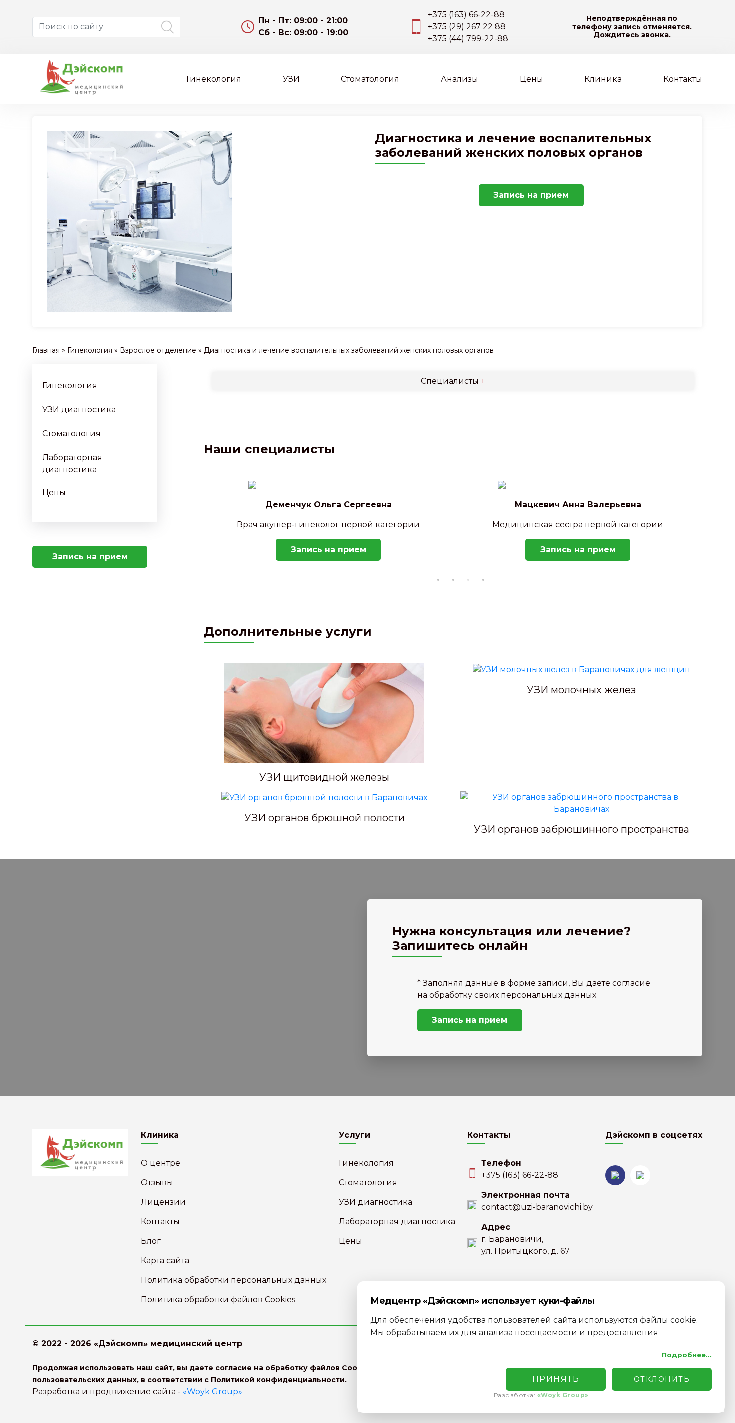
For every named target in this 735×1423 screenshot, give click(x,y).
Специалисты (453, 381)
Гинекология (214, 79)
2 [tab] (453, 580)
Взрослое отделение (158, 350)
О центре (160, 1163)
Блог (151, 1241)
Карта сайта (165, 1261)
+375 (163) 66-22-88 (466, 15)
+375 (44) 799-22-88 (468, 39)
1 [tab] (439, 580)
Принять (556, 1379)
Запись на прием (531, 195)
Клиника (603, 79)
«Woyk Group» (212, 1391)
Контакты (683, 79)
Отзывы (157, 1183)
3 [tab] (469, 580)
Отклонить (662, 1379)
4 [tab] (483, 580)
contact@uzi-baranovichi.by (537, 1207)
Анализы (459, 79)
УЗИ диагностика (79, 409)
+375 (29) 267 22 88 (467, 27)
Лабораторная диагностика (397, 1221)
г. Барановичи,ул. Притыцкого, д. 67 (526, 1245)
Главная (46, 350)
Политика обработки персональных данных (233, 1280)
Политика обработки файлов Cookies (218, 1299)
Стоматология (370, 79)
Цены (532, 79)
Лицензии (163, 1202)
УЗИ (291, 79)
